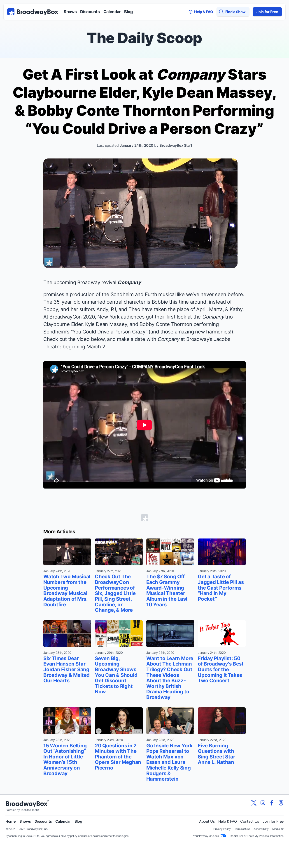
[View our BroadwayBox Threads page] (281, 802)
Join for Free (267, 11)
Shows (70, 11)
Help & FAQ (227, 821)
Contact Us (249, 821)
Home (10, 821)
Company (129, 282)
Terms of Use (242, 829)
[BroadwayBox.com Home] (32, 11)
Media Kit (278, 829)
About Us (206, 821)
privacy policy (69, 836)
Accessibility (261, 829)
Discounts (90, 11)
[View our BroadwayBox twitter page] (253, 802)
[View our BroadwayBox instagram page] (263, 802)
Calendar (112, 11)
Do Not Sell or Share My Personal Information (257, 836)
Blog (128, 11)
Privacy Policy (222, 829)
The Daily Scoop (144, 38)
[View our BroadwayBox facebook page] (272, 802)
